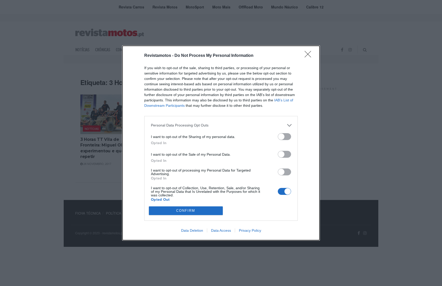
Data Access (221, 230)
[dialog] (221, 143)
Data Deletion (192, 230)
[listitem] (221, 125)
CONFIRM (185, 211)
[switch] (284, 136)
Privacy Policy (250, 230)
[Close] (309, 56)
